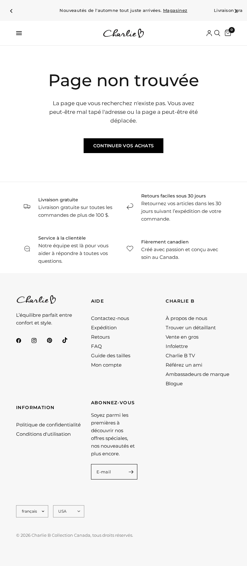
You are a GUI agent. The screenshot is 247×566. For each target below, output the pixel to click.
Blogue (174, 383)
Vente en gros (182, 337)
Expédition (104, 327)
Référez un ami (184, 365)
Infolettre (177, 346)
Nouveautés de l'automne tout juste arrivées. (123, 10)
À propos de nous (186, 318)
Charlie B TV (180, 355)
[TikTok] (69, 340)
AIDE (97, 301)
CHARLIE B (180, 301)
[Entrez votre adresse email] (130, 471)
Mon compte (106, 365)
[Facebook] (23, 340)
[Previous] (11, 11)
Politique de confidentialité (48, 425)
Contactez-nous (110, 318)
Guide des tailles (110, 355)
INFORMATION (35, 407)
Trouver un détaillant (191, 327)
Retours (100, 337)
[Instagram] (39, 340)
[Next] (235, 11)
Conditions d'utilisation (43, 434)
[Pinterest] (54, 340)
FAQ (96, 346)
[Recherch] (217, 33)
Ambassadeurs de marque (197, 374)
